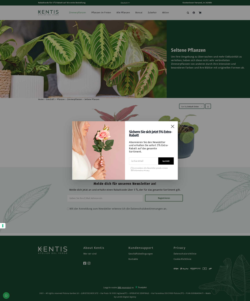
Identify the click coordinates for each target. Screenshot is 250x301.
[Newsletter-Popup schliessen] (172, 126)
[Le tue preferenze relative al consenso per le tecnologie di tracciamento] (2, 225)
